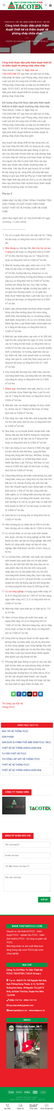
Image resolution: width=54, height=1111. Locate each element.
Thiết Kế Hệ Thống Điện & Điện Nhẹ (21, 748)
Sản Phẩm (8, 736)
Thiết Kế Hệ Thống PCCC (15, 764)
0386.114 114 (15, 1000)
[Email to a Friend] (29, 694)
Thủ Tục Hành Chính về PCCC (28, 22)
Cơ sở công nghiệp (14, 591)
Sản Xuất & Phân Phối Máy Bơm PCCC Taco (26, 742)
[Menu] (4, 5)
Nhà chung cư (12, 248)
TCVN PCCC (9, 22)
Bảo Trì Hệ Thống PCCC (15, 731)
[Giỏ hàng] (50, 5)
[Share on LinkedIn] (40, 694)
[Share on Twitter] (24, 694)
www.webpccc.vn (37, 1010)
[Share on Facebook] (18, 694)
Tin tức (46, 22)
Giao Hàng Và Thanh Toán (23, 1099)
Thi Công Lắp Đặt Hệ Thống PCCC (21, 759)
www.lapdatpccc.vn (18, 1010)
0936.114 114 (30, 1000)
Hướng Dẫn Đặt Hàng (26, 1097)
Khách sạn (10, 388)
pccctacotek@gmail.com (21, 1005)
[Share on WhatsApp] (13, 694)
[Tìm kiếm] (46, 5)
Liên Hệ (41, 1099)
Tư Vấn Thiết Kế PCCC (38, 41)
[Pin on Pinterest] (35, 694)
